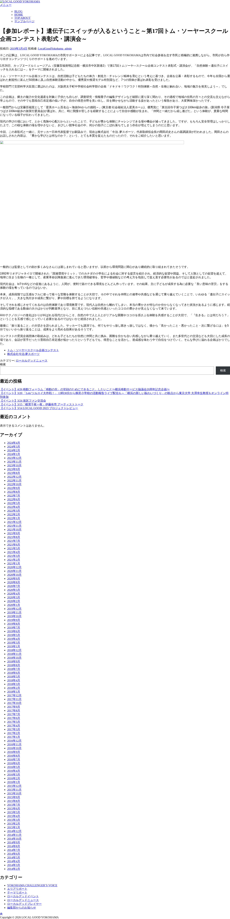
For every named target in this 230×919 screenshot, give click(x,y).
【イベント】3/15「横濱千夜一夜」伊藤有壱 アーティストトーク (41, 404)
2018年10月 (14, 657)
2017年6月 (13, 718)
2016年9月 (13, 751)
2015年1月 (13, 827)
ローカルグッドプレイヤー (24, 903)
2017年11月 (14, 699)
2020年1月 (13, 604)
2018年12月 (14, 650)
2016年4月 (13, 770)
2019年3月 (13, 642)
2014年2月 (13, 868)
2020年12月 (14, 567)
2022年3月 (13, 510)
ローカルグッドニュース (31, 360)
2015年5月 (13, 812)
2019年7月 (13, 627)
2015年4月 (13, 816)
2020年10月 (14, 574)
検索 (3, 364)
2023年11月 (14, 461)
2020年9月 (13, 578)
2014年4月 (13, 861)
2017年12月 (14, 695)
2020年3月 (13, 597)
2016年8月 (13, 755)
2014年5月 (13, 857)
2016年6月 (13, 763)
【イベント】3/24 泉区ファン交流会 (23, 400)
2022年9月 (13, 488)
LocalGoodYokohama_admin (55, 48)
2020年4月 (13, 593)
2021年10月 (14, 529)
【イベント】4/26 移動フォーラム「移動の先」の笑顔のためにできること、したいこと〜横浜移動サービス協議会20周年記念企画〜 (85, 389)
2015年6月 (13, 808)
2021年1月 (13, 563)
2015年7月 (13, 804)
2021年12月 (14, 522)
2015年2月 (13, 823)
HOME (18, 14)
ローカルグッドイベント (23, 896)
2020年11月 (14, 571)
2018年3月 (13, 684)
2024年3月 (13, 446)
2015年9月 (13, 797)
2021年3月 (13, 555)
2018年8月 (13, 665)
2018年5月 (13, 676)
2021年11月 (14, 525)
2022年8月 (13, 491)
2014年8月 (13, 846)
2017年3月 (13, 729)
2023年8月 (13, 472)
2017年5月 (13, 721)
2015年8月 (13, 800)
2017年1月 (13, 736)
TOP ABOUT (22, 17)
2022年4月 (13, 506)
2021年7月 (13, 540)
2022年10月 (14, 484)
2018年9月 (13, 661)
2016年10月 (14, 748)
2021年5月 (13, 548)
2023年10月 (14, 465)
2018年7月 (13, 669)
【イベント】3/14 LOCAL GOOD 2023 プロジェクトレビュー (39, 408)
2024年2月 (13, 450)
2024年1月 (13, 454)
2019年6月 (13, 631)
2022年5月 (13, 503)
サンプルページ (24, 21)
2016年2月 (13, 778)
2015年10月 (14, 793)
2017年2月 (13, 733)
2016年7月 (13, 759)
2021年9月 (13, 533)
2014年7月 (13, 849)
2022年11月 (14, 480)
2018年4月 (13, 680)
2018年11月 (14, 653)
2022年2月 (13, 514)
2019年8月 (13, 623)
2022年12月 (14, 476)
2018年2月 (13, 687)
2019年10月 (14, 616)
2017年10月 (14, 702)
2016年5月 (13, 767)
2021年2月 (13, 559)
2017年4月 (13, 725)
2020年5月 (13, 589)
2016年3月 (13, 774)
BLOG (18, 11)
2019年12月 (14, 608)
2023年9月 (13, 469)
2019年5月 (13, 635)
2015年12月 (14, 785)
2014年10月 (14, 838)
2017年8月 (13, 710)
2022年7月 (13, 495)
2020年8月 (13, 582)
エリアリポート (17, 888)
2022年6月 (13, 499)
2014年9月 (13, 842)
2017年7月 (13, 714)
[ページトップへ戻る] (1, 914)
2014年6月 (13, 853)
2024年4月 (13, 442)
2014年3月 (13, 865)
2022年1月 (13, 518)
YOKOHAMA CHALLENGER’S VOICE (32, 885)
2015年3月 (13, 819)
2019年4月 (13, 638)
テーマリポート (17, 892)
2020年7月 (13, 586)
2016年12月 (14, 740)
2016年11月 (14, 744)
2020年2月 (13, 601)
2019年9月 (13, 620)
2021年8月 (13, 537)
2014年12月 (14, 831)
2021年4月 (13, 552)
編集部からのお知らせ (21, 907)
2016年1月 (13, 782)
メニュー (6, 4)
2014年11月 (14, 834)
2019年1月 (13, 646)
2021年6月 (13, 544)
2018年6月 (13, 672)
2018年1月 (13, 691)
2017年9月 (13, 706)
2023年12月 (14, 457)
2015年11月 (14, 789)
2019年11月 (14, 612)
